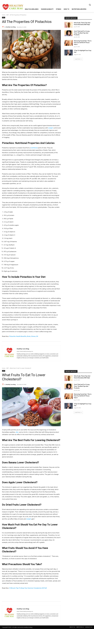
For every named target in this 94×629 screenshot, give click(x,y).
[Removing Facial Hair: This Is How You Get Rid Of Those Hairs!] (68, 43)
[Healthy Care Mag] (3, 27)
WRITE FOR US (80, 627)
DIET (7, 15)
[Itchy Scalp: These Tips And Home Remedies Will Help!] (68, 25)
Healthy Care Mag (11, 27)
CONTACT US (88, 627)
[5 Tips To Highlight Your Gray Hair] (68, 52)
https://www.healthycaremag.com (25, 351)
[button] (90, 5)
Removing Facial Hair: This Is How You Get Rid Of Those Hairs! (82, 42)
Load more (78, 59)
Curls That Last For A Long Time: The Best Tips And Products (82, 32)
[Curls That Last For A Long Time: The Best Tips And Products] (68, 33)
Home (3, 15)
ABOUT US (72, 627)
